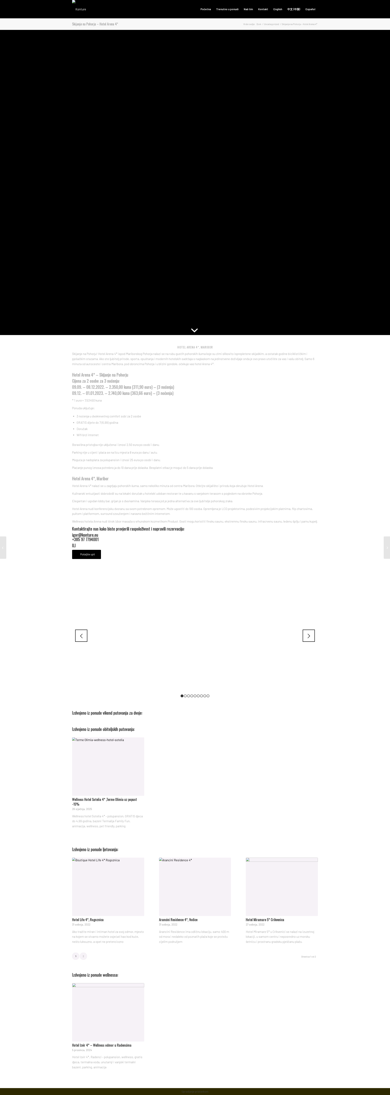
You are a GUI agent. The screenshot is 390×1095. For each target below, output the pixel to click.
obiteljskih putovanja (118, 729)
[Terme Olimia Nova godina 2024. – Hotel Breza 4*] (3, 547)
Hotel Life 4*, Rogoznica (88, 919)
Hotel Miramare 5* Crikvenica (265, 919)
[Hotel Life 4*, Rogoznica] (108, 887)
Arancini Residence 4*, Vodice (178, 919)
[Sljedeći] (309, 636)
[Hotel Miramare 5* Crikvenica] (282, 887)
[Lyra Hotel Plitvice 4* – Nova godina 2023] (387, 547)
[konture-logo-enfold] (79, 9)
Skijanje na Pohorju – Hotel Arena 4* (95, 24)
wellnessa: (110, 975)
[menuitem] (205, 9)
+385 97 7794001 (85, 539)
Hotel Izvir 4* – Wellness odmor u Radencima (101, 1045)
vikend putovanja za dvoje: (122, 713)
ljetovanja (110, 849)
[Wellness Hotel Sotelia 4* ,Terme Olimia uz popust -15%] (108, 766)
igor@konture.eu (85, 535)
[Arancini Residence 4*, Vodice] (195, 887)
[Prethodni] (81, 636)
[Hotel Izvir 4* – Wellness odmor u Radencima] (108, 1012)
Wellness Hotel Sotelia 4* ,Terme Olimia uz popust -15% (104, 802)
